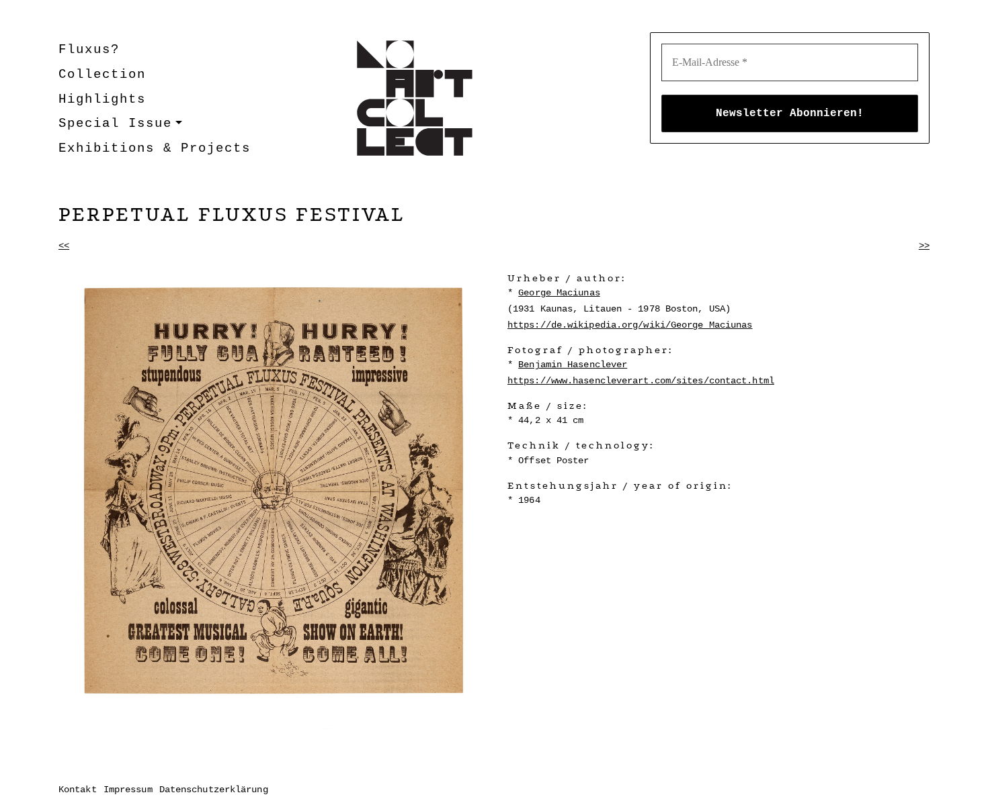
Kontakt (77, 789)
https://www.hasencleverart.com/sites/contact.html (640, 380)
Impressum (128, 789)
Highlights (102, 99)
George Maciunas (559, 292)
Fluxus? (89, 49)
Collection (102, 74)
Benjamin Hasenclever (572, 364)
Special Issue (115, 123)
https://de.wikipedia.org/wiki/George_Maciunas (630, 325)
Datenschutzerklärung (213, 789)
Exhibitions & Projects (154, 148)
